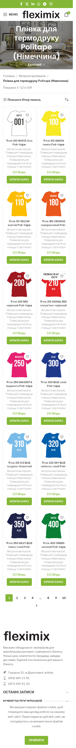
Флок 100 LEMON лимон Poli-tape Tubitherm (53, 144)
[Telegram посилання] (45, 4)
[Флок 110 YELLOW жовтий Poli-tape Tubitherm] (19, 204)
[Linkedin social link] (33, 4)
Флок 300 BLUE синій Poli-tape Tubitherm (53, 385)
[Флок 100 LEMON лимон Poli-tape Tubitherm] (54, 123)
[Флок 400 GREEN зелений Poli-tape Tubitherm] (54, 526)
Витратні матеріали (32, 76)
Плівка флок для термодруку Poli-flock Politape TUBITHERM (19, 163)
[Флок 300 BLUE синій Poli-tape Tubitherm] (54, 365)
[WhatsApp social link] (39, 4)
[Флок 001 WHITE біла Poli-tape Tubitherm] (19, 123)
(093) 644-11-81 (19, 678)
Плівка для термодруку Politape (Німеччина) (19, 154)
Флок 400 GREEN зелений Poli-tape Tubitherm (54, 546)
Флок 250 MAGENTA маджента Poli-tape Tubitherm (19, 385)
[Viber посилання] (51, 4)
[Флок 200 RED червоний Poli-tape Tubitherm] (19, 284)
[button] (19, 179)
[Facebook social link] (21, 4)
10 (63, 598)
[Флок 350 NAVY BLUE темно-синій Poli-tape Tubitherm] (19, 526)
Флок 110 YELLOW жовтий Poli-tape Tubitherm (19, 224)
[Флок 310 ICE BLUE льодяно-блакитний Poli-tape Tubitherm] (19, 445)
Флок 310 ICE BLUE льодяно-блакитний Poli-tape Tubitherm (19, 468)
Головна (9, 76)
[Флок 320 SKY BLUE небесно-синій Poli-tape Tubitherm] (54, 445)
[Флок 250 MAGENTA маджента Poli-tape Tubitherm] (19, 365)
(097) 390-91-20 (19, 683)
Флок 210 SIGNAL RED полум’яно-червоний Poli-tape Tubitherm (53, 307)
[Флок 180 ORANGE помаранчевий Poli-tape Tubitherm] (54, 204)
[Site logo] (41, 14)
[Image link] (26, 635)
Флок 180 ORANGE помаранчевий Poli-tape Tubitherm (53, 224)
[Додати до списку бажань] (27, 115)
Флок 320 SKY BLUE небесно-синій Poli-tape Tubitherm (53, 466)
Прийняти (36, 740)
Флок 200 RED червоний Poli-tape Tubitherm (19, 305)
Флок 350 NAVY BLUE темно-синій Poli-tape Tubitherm (19, 546)
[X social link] (27, 4)
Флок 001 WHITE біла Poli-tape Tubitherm (19, 144)
